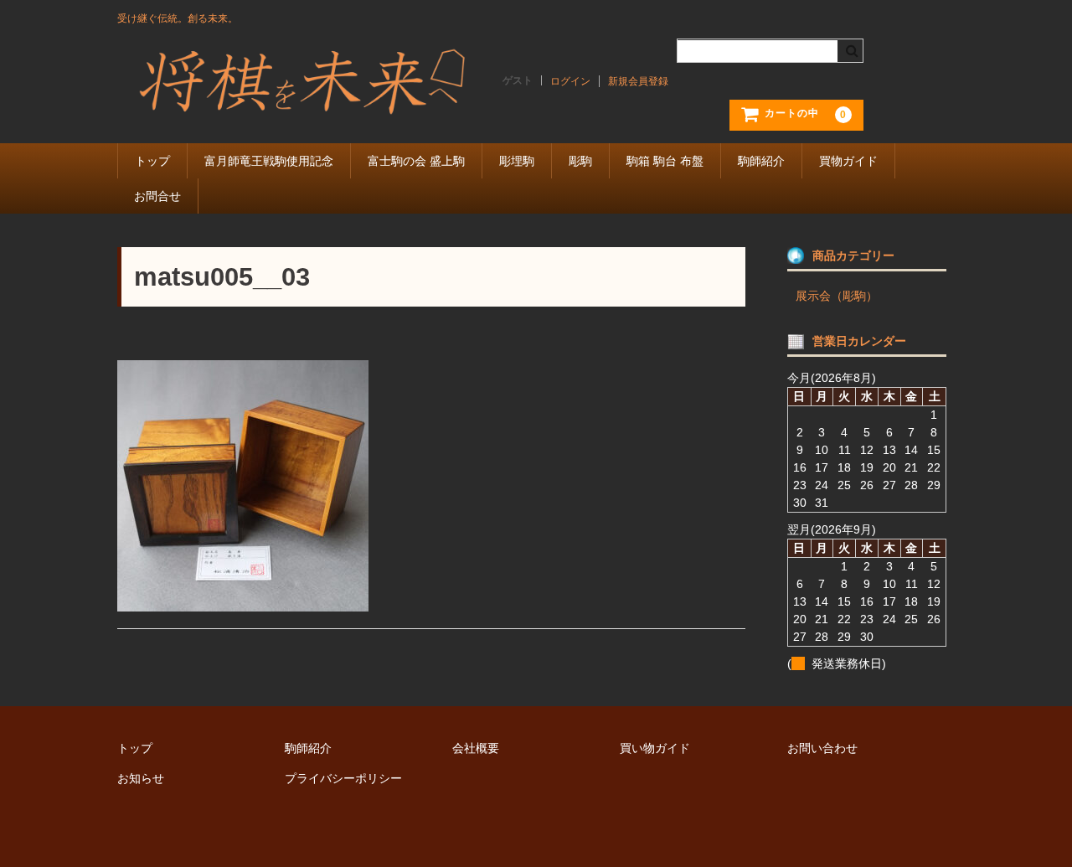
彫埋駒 (516, 161)
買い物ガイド (655, 748)
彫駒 (580, 161)
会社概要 (475, 748)
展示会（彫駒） (837, 295)
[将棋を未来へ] (301, 103)
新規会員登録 (638, 81)
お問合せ (157, 196)
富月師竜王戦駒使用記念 (268, 161)
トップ (152, 161)
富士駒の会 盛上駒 (416, 161)
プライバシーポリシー (343, 778)
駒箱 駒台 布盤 (665, 161)
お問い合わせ (822, 748)
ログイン (570, 81)
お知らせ (140, 778)
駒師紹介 (761, 161)
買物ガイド (848, 161)
